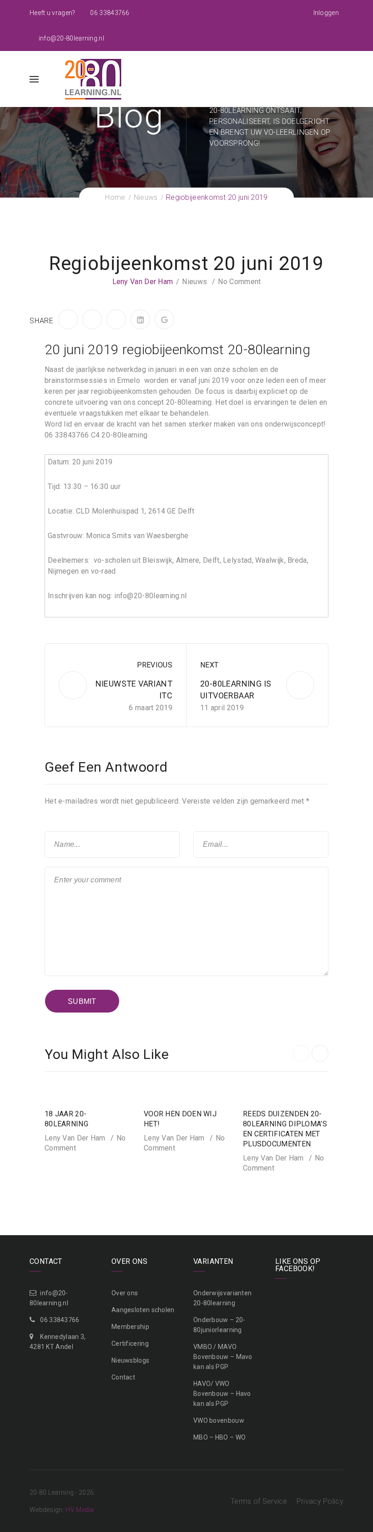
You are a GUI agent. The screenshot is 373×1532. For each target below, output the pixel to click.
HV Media (80, 1509)
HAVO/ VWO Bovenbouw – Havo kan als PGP (222, 1393)
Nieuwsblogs (130, 1360)
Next (209, 665)
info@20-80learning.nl (70, 38)
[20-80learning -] (92, 78)
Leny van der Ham (142, 281)
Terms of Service (259, 1501)
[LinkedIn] (140, 319)
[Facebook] (68, 319)
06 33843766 (109, 12)
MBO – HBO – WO (219, 1437)
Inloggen (326, 12)
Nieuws (194, 281)
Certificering (130, 1343)
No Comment (239, 281)
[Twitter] (92, 319)
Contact (123, 1377)
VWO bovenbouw (218, 1420)
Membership (130, 1326)
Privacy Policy (320, 1501)
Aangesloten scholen (143, 1309)
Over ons (124, 1293)
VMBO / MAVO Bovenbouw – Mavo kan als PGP (222, 1356)
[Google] (164, 319)
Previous (154, 665)
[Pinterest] (116, 319)
